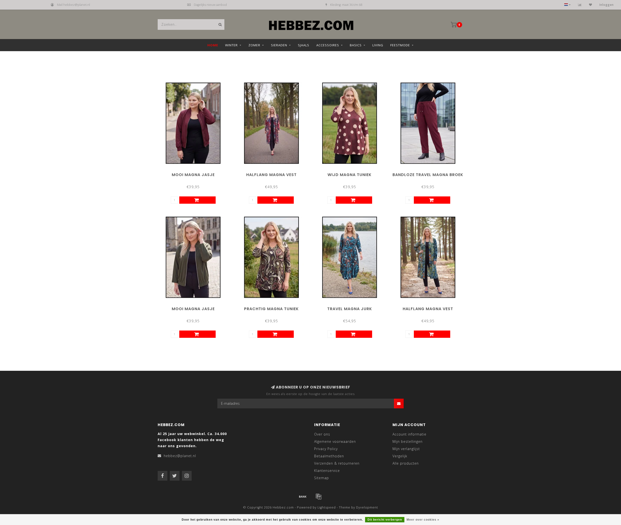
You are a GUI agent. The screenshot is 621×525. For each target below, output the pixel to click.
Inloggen (606, 5)
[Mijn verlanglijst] (590, 5)
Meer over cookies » (423, 519)
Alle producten (405, 463)
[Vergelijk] (580, 5)
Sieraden (279, 45)
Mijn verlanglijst (406, 448)
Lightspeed (327, 507)
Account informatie (409, 434)
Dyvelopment (367, 507)
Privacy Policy (326, 448)
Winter (231, 45)
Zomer (254, 45)
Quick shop (195, 173)
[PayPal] (318, 496)
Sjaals (303, 45)
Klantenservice (327, 470)
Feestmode (400, 45)
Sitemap (321, 478)
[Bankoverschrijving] (303, 496)
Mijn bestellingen (407, 441)
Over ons (322, 434)
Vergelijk (399, 456)
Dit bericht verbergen (385, 519)
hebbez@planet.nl (180, 455)
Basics (356, 45)
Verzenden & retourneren (337, 463)
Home (212, 45)
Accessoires (327, 45)
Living (377, 45)
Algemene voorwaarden (335, 441)
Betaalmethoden (329, 456)
